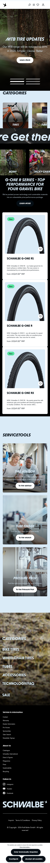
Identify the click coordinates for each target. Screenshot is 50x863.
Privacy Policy (37, 820)
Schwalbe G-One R (19, 325)
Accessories (14, 675)
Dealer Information (9, 724)
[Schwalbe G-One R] (25, 301)
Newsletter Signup (9, 738)
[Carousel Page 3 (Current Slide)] (17, 81)
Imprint (11, 820)
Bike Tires (10, 649)
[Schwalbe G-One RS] (25, 234)
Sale (6, 695)
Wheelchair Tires (18, 658)
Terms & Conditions (23, 820)
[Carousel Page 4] (33, 81)
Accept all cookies (33, 859)
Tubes (7, 666)
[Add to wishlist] (40, 249)
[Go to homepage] (13, 5)
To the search (25, 537)
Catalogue (6, 750)
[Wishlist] (38, 5)
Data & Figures (8, 757)
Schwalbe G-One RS (20, 258)
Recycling (6, 771)
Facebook (10, 793)
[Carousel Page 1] (17, 79)
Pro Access (6, 727)
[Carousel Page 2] (33, 79)
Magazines (6, 761)
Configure (13, 859)
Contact (5, 717)
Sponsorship (7, 731)
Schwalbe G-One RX (20, 393)
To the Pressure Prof (25, 589)
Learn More (25, 60)
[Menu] (34, 5)
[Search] (29, 5)
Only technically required (26, 852)
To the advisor (25, 486)
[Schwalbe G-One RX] (25, 368)
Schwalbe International (10, 754)
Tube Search (7, 734)
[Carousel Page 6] (33, 83)
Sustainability (7, 768)
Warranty (6, 720)
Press (4, 764)
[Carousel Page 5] (17, 83)
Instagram (10, 784)
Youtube (9, 789)
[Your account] (43, 5)
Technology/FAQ (18, 683)
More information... (25, 847)
